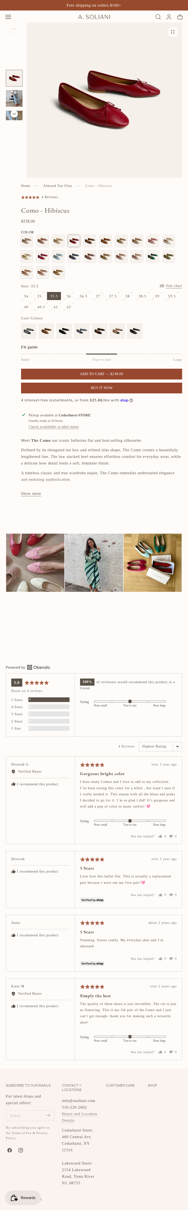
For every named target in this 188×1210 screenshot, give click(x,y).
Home (25, 186)
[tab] (14, 78)
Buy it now (102, 388)
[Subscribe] (48, 1115)
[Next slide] (14, 114)
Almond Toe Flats (57, 186)
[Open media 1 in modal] (172, 32)
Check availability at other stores (54, 427)
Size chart (174, 286)
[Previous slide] (14, 28)
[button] (8, 17)
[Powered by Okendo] (28, 667)
